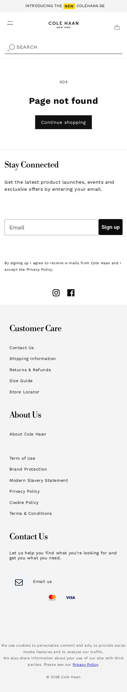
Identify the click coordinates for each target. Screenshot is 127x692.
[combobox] (63, 47)
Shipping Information (32, 358)
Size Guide (21, 380)
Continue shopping (63, 122)
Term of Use (22, 458)
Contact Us (21, 347)
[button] (6, 21)
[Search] (10, 47)
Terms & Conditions (30, 513)
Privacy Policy (24, 491)
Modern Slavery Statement (38, 480)
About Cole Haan (27, 434)
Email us (42, 581)
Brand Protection (28, 469)
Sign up (111, 227)
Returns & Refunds (30, 369)
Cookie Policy (24, 502)
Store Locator (24, 391)
